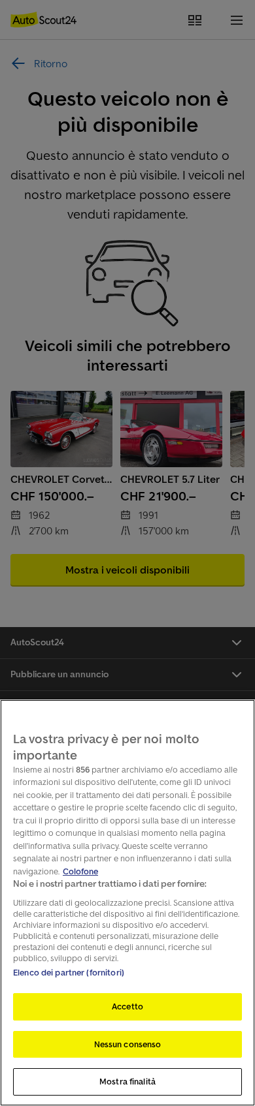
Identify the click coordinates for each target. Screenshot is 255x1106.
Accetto (127, 1006)
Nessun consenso (128, 1044)
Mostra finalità (127, 1081)
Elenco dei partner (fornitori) (68, 972)
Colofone (80, 871)
